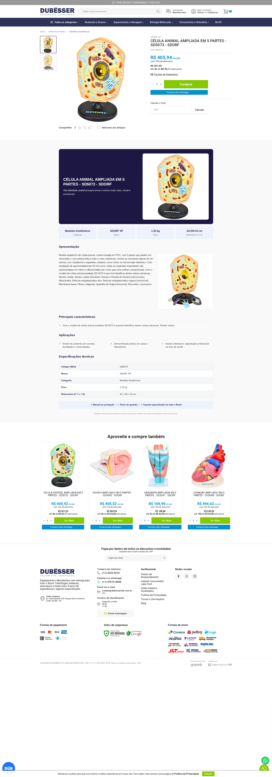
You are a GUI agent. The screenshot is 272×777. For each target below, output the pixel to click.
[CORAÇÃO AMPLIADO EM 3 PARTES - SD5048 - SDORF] (209, 486)
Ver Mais (69, 520)
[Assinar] (164, 558)
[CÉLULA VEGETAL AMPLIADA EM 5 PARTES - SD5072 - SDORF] (63, 486)
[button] (48, 44)
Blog (143, 603)
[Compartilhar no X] (84, 127)
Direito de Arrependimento (150, 576)
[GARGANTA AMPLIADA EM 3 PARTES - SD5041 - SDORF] (160, 486)
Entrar (201, 12)
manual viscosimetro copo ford (152, 583)
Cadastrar (212, 12)
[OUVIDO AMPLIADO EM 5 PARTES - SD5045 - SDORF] (112, 486)
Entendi (208, 774)
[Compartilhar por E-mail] (89, 127)
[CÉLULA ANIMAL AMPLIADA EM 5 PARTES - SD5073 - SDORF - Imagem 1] (48, 44)
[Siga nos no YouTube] (186, 576)
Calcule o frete (158, 103)
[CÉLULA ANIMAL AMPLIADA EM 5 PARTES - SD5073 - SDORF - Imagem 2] (48, 62)
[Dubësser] (57, 11)
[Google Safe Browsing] (134, 633)
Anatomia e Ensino (57, 31)
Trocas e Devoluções (152, 599)
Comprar (186, 84)
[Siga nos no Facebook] (178, 576)
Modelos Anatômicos (79, 31)
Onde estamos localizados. (149, 589)
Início (42, 31)
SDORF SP (155, 37)
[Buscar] (158, 11)
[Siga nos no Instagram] (195, 576)
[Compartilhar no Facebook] (75, 127)
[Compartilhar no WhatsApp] (80, 127)
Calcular (199, 109)
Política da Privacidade (153, 595)
